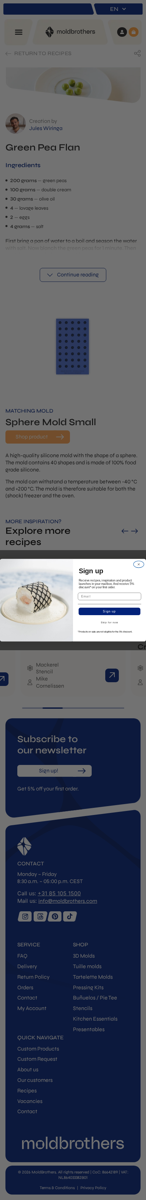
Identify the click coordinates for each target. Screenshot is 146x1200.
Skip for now (109, 622)
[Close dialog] (138, 564)
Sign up (109, 611)
